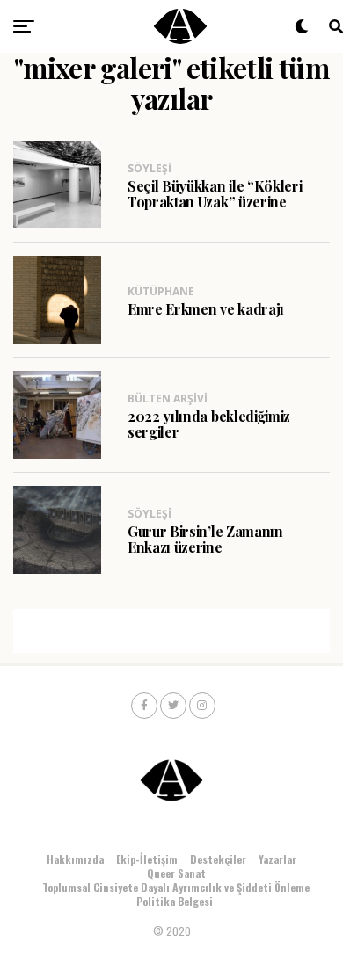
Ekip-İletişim (147, 859)
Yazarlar (277, 859)
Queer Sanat (176, 873)
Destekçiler (218, 859)
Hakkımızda (75, 859)
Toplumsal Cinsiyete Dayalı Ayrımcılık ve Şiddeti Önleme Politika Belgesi (176, 894)
